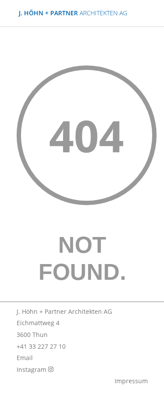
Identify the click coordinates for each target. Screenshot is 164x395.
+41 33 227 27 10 (41, 346)
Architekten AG (73, 13)
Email (25, 358)
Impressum (131, 381)
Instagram (32, 369)
